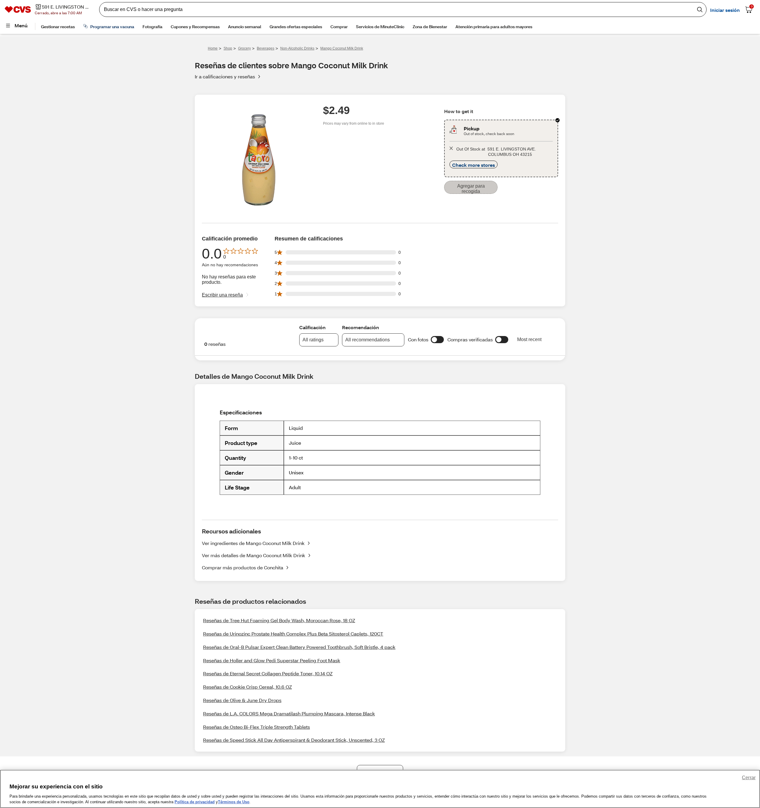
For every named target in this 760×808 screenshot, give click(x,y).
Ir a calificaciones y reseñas (225, 76)
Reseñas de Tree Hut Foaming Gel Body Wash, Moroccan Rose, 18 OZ (279, 620)
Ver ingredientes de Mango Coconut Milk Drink (253, 543)
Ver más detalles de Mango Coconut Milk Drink (253, 555)
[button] (437, 339)
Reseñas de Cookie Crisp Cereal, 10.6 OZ (247, 687)
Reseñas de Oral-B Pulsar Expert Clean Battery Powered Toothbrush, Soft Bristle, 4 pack (299, 647)
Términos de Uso (233, 802)
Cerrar (749, 777)
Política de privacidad (195, 802)
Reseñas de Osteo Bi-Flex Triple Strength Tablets (256, 727)
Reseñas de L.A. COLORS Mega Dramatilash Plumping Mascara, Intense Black (289, 713)
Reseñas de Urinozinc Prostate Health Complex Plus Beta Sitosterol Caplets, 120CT (293, 633)
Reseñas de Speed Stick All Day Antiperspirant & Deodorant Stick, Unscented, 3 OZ (294, 740)
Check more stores (473, 165)
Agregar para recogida (471, 188)
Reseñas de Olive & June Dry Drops (242, 700)
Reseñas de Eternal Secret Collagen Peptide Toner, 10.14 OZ (267, 673)
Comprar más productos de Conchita (242, 567)
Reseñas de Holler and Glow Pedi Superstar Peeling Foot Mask (271, 660)
